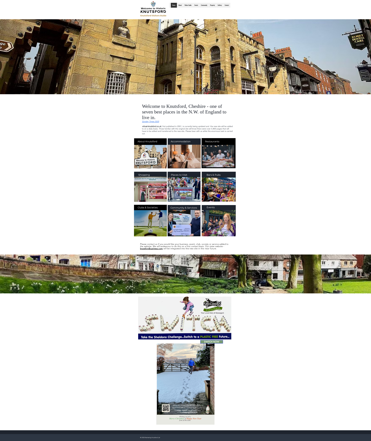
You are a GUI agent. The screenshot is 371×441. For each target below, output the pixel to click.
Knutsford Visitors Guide (153, 15)
